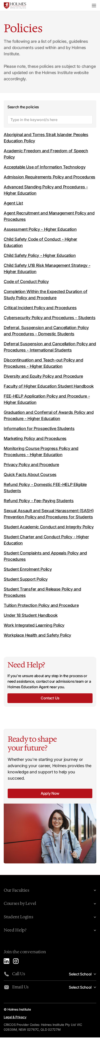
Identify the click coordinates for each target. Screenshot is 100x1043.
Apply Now (50, 793)
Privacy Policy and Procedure (31, 464)
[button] (94, 5)
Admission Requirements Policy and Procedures (49, 176)
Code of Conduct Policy (26, 281)
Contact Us (50, 698)
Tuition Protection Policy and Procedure (41, 605)
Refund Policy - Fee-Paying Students (39, 500)
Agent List (13, 203)
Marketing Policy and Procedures (35, 438)
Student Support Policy (26, 579)
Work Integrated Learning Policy (34, 625)
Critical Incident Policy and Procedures (40, 307)
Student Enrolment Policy (28, 569)
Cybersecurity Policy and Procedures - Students (49, 317)
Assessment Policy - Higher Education (40, 229)
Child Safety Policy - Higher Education (40, 255)
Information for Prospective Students (39, 428)
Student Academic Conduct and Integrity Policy (49, 526)
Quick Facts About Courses (30, 474)
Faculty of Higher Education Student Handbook (49, 386)
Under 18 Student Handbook (31, 615)
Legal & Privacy (15, 1017)
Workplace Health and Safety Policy (37, 635)
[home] (15, 5)
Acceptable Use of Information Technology (44, 167)
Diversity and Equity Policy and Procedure (43, 376)
